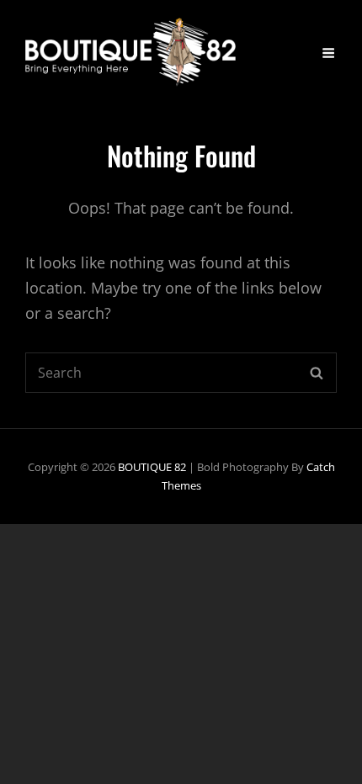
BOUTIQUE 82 (152, 466)
